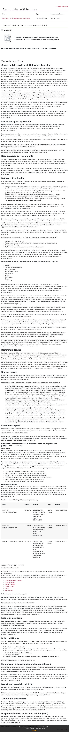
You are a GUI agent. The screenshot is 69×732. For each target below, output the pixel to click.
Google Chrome (10, 584)
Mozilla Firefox (9, 586)
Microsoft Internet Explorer (13, 580)
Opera (7, 588)
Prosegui (34, 730)
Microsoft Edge (10, 582)
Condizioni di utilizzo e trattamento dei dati (34, 728)
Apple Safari (9, 590)
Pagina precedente (62, 6)
